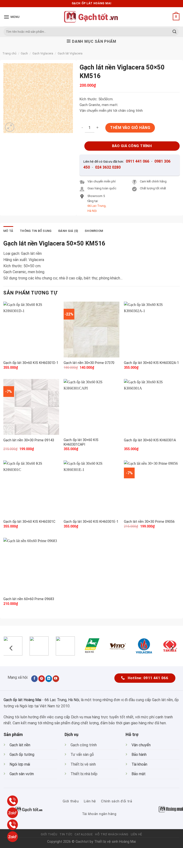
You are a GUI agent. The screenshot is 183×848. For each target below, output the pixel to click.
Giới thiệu (49, 834)
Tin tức (66, 834)
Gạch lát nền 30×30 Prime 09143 (28, 440)
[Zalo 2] (12, 836)
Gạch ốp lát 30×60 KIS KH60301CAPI (81, 442)
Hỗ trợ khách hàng (111, 834)
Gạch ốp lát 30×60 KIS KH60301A (150, 440)
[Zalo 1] (12, 812)
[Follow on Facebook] (34, 678)
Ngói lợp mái (20, 764)
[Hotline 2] (12, 824)
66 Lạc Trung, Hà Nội (62, 700)
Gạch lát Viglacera (70, 53)
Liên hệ (136, 834)
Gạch (24, 53)
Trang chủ (9, 53)
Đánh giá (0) (68, 231)
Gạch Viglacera (42, 53)
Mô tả (8, 231)
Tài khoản (139, 764)
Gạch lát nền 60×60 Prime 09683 (28, 599)
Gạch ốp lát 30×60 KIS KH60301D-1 (30, 363)
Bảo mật (139, 774)
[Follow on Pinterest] (41, 678)
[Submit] (174, 32)
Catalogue (84, 834)
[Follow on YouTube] (56, 678)
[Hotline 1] (12, 800)
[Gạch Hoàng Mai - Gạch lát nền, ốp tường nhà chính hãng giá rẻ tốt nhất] (91, 16)
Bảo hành (139, 754)
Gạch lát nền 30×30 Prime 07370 (89, 363)
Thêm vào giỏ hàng (130, 127)
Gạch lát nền (20, 745)
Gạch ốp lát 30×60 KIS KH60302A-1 (151, 363)
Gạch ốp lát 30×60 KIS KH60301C (29, 522)
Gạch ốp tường (22, 754)
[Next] (171, 648)
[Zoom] (9, 127)
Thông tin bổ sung (35, 231)
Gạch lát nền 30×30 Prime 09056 (149, 522)
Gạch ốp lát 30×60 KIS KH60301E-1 (91, 522)
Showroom (94, 231)
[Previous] (11, 648)
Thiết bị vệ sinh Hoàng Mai (115, 842)
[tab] (8, 231)
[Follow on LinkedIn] (49, 678)
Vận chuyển (141, 745)
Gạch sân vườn (22, 774)
